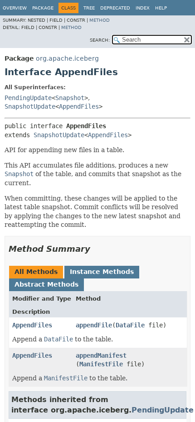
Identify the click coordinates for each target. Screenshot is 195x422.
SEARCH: (100, 40)
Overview (15, 7)
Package (43, 7)
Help (161, 7)
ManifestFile (101, 364)
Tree (89, 7)
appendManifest (101, 355)
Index (143, 7)
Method (99, 20)
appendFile (94, 325)
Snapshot (69, 97)
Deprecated (115, 7)
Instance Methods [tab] (102, 271)
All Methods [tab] (36, 271)
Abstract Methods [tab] (46, 284)
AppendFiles (79, 106)
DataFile (130, 325)
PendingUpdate (28, 97)
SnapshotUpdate (30, 106)
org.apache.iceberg (67, 58)
